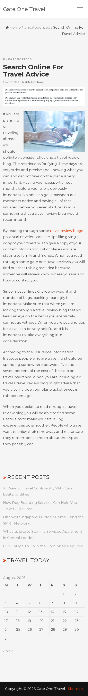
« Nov (7, 651)
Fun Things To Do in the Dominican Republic (43, 546)
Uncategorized (37, 27)
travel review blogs (66, 231)
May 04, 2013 (11, 81)
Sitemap (75, 689)
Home (15, 27)
